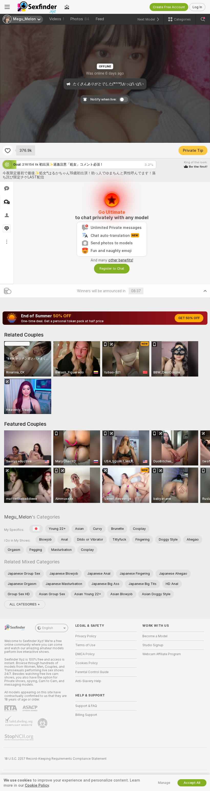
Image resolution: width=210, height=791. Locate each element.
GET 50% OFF (189, 318)
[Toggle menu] (7, 7)
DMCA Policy (85, 654)
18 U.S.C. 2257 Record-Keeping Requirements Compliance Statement (55, 758)
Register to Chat (111, 268)
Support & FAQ (86, 706)
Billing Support (86, 715)
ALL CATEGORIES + (24, 604)
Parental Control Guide (92, 672)
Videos (56, 19)
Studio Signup (152, 645)
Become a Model (154, 636)
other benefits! (120, 260)
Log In (197, 7)
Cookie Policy (37, 785)
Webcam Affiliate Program (161, 654)
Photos (79, 19)
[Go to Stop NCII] (19, 737)
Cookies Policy (86, 663)
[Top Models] (67, 7)
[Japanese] (36, 529)
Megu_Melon (18, 517)
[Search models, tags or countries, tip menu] (203, 19)
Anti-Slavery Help (88, 681)
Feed (100, 19)
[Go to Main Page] (37, 7)
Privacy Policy (85, 636)
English (47, 628)
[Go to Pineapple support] (43, 723)
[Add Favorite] (8, 150)
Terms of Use (85, 645)
